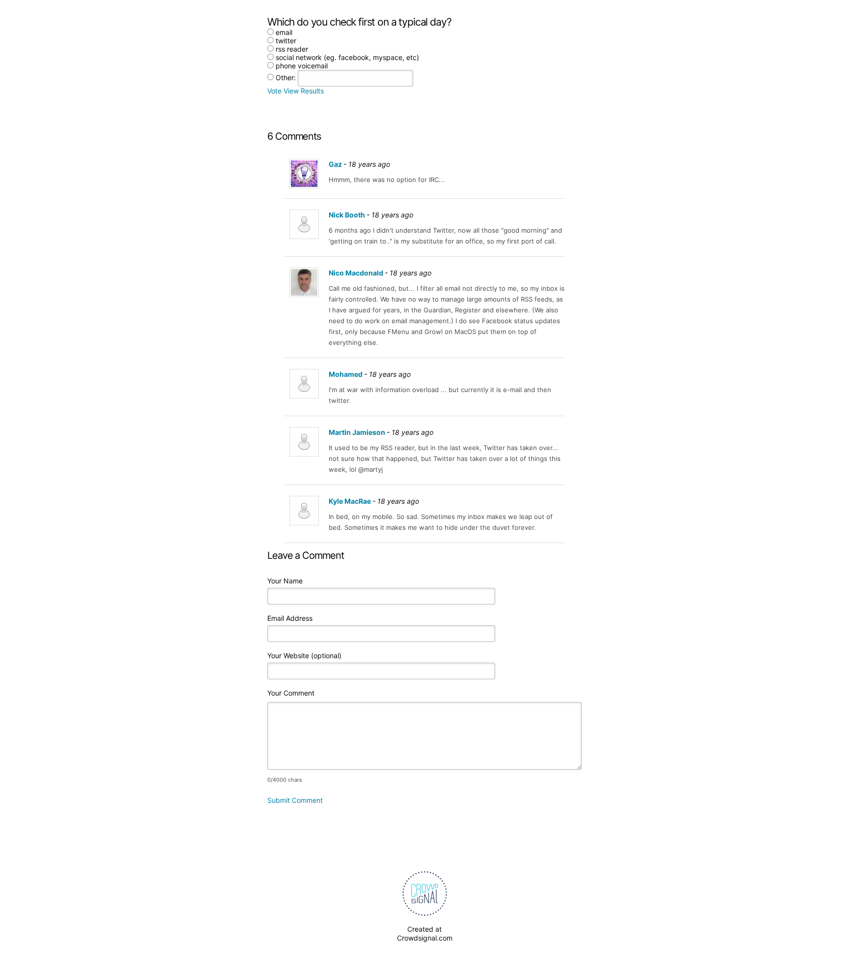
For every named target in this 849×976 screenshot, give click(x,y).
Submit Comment (295, 800)
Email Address (289, 618)
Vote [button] (275, 91)
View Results (303, 91)
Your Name (285, 581)
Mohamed (346, 374)
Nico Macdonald (356, 273)
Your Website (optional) (304, 655)
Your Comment (290, 693)
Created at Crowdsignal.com (425, 933)
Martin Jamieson (357, 432)
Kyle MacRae (350, 501)
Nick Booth (347, 215)
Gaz (335, 164)
